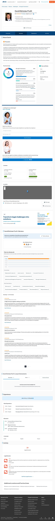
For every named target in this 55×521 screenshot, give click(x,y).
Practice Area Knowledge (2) (11, 289)
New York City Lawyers (18, 499)
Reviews (21, 33)
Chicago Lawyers (17, 503)
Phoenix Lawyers (17, 510)
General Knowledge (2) (40, 286)
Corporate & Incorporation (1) (25, 276)
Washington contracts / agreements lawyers (12, 486)
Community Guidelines (23, 517)
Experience (34, 33)
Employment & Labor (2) (10, 273)
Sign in (52, 1)
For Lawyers (3, 508)
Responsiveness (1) (45, 289)
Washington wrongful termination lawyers (11, 488)
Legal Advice (3, 503)
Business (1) (28, 273)
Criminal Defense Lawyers (32, 503)
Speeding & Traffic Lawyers (32, 513)
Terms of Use (3, 517)
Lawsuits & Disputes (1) (28, 279)
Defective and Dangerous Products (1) (13, 279)
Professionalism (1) (23, 289)
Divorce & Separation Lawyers (33, 510)
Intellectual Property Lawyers (33, 512)
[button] (27, 191)
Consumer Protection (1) (38, 273)
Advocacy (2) (8, 286)
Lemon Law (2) (21, 273)
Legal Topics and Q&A (32, 1)
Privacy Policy (9, 517)
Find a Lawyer (3, 499)
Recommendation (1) (34, 289)
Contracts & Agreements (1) (11, 276)
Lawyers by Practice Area (21, 1)
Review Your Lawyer (4, 501)
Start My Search (27, 137)
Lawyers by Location (11, 1)
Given (27, 377)
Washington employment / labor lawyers (27, 486)
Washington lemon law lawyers (41, 486)
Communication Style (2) (27, 286)
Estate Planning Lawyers (32, 506)
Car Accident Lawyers (32, 508)
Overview (8, 33)
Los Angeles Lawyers (18, 501)
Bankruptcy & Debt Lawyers (33, 499)
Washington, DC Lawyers (18, 506)
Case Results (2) (16, 286)
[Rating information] (33, 13)
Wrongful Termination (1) (41, 279)
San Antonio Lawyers (18, 512)
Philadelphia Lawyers (18, 508)
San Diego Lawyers (17, 513)
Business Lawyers (31, 501)
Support (42, 503)
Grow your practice (44, 1)
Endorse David (46, 377)
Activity (47, 33)
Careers (42, 501)
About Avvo (43, 499)
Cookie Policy (15, 517)
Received (11, 377)
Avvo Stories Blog (4, 506)
